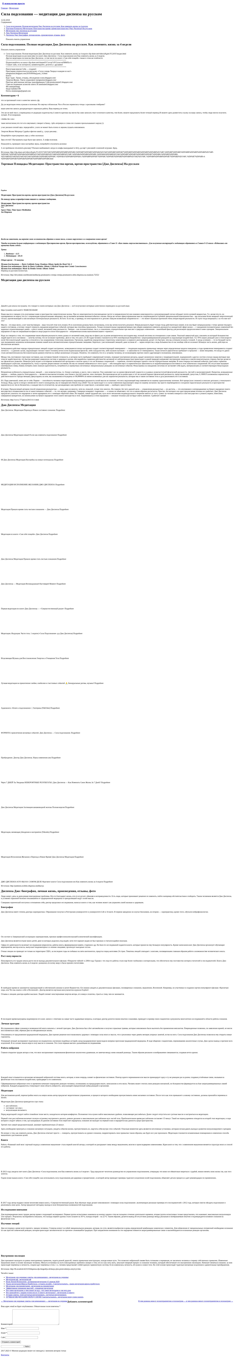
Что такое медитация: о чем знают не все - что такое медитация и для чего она (38, 1290)
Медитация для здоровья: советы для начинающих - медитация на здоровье (37, 1277)
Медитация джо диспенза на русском (21, 31)
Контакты (5, 1355)
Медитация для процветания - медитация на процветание (30, 1286)
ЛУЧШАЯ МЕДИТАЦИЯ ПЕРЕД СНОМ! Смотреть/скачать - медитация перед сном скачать (44, 1297)
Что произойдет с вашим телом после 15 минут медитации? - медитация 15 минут (40, 1293)
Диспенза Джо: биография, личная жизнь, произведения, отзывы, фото (35, 35)
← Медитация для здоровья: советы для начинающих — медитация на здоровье (34, 1301)
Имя (3, 1328)
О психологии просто (13, 3)
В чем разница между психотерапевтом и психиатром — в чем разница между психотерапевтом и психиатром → (185, 1301)
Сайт (3, 1337)
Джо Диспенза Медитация (17, 33)
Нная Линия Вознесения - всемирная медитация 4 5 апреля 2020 (32, 1282)
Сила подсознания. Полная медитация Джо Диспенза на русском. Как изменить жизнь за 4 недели (47, 26)
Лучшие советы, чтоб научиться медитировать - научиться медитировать (36, 1295)
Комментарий (6, 1324)
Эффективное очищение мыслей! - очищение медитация (29, 1288)
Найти (27, 1346)
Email (4, 1333)
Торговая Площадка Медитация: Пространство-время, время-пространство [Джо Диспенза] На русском (49, 28)
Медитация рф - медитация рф (18, 1279)
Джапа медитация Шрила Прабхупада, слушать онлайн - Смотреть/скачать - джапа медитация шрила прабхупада (53, 1284)
